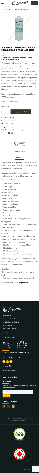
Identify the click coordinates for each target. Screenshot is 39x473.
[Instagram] (7, 361)
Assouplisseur (6, 12)
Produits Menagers (19, 130)
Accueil (4, 10)
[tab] (19, 158)
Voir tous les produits (19, 151)
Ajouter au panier (22, 112)
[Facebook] (8, 133)
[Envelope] (10, 361)
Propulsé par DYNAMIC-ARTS (30, 469)
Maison (11, 10)
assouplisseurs (22, 282)
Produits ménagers (21, 10)
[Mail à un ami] (11, 133)
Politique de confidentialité (19, 420)
